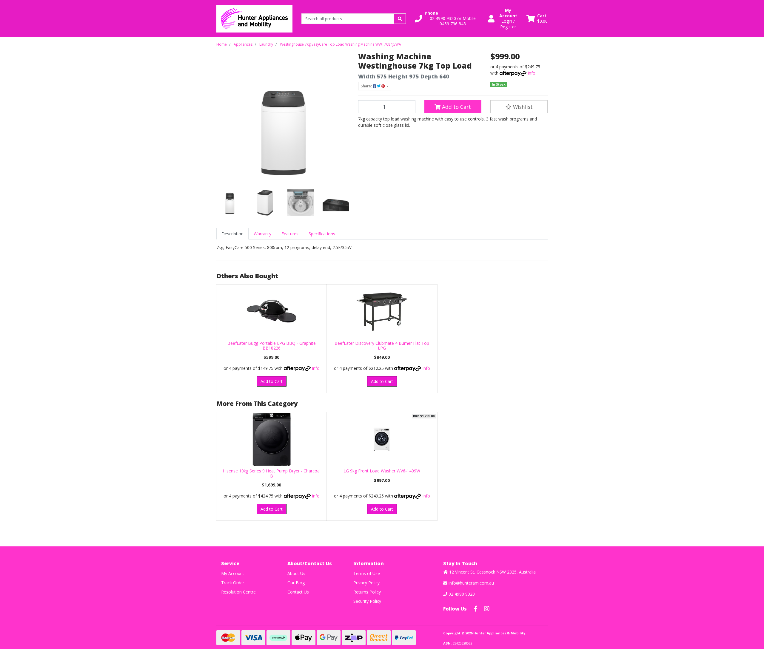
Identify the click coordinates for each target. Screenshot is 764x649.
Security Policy (367, 601)
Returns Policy (367, 592)
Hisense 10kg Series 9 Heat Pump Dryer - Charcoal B (272, 473)
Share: (367, 86)
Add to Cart (455, 106)
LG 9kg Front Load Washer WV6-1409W (382, 471)
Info (531, 73)
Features (289, 234)
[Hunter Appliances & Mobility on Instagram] (486, 608)
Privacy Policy (366, 582)
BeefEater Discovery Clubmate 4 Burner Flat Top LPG (382, 345)
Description (232, 234)
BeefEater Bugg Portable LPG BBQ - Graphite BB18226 (271, 345)
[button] (448, 18)
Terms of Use (366, 573)
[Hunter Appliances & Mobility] (254, 18)
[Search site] (400, 18)
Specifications (322, 234)
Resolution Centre (238, 592)
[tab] (232, 233)
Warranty (262, 234)
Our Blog (296, 582)
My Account (232, 573)
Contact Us (298, 592)
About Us (296, 573)
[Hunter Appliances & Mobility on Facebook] (475, 608)
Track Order (232, 582)
